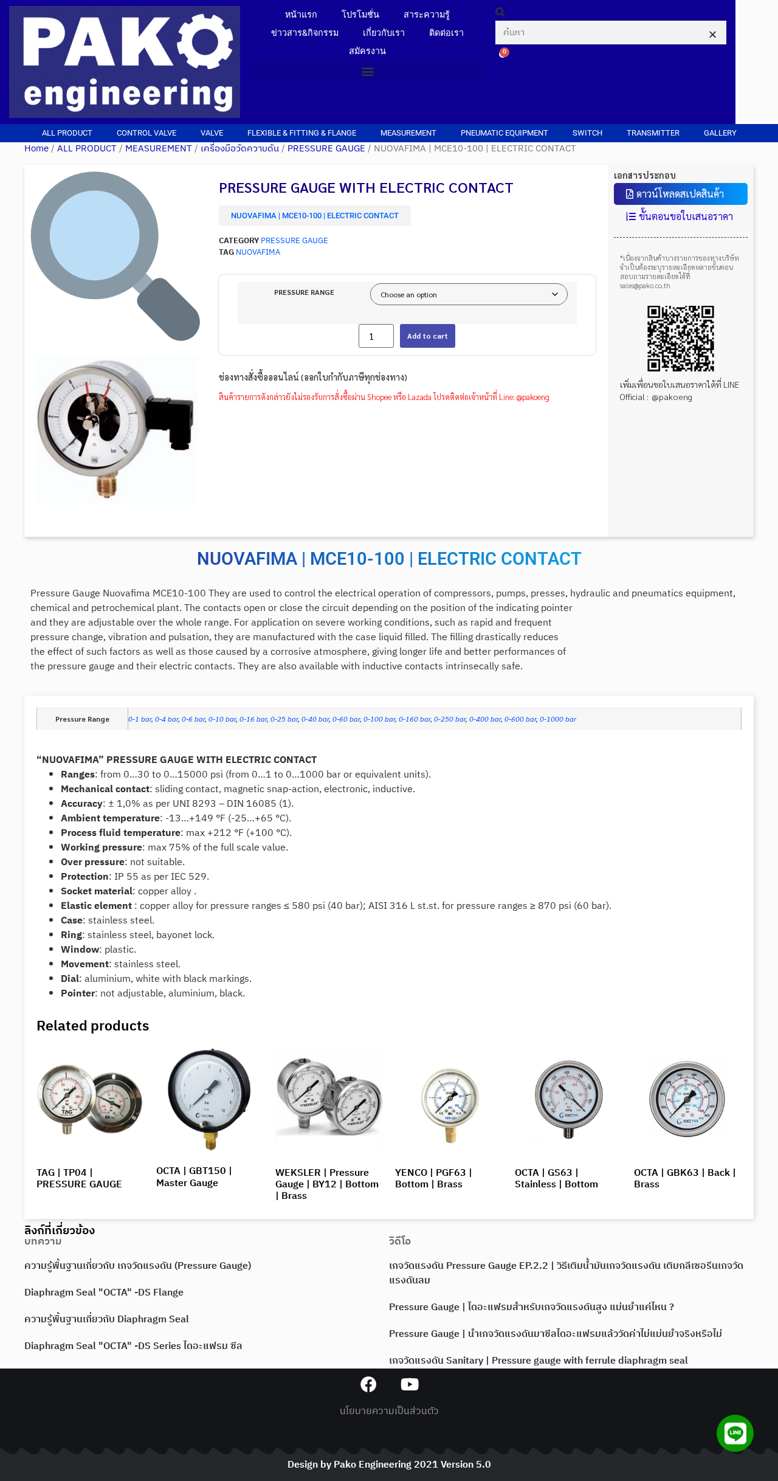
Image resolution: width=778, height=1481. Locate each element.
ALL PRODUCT (67, 132)
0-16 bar (253, 718)
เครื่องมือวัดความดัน (240, 149)
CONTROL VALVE (146, 132)
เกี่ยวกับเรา (384, 33)
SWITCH (587, 132)
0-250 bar (450, 718)
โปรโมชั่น (360, 15)
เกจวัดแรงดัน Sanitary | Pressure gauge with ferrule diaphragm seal (538, 1361)
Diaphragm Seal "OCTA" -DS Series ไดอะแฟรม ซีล (133, 1346)
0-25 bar (284, 718)
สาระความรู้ (427, 15)
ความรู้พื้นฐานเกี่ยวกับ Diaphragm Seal (106, 1319)
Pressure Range (304, 291)
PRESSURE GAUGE (326, 149)
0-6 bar (193, 718)
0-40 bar (315, 718)
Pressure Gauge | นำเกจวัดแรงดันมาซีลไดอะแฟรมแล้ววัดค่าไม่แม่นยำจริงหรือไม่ (555, 1334)
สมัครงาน (367, 51)
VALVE (212, 132)
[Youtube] (409, 1384)
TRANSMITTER (653, 132)
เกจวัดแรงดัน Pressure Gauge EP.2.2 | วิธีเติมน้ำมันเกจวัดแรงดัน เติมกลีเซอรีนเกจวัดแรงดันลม (566, 1273)
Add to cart (427, 335)
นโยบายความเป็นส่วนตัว (389, 1411)
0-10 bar (222, 718)
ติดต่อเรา (446, 33)
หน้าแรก (301, 15)
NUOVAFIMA (258, 252)
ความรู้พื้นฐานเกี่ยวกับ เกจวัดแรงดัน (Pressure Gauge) (137, 1266)
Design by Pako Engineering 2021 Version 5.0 (389, 1465)
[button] (367, 71)
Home (36, 149)
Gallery (720, 132)
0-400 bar (485, 718)
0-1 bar (139, 718)
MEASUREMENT (408, 132)
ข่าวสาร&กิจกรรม (305, 33)
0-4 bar (166, 718)
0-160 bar (414, 718)
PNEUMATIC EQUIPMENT (504, 132)
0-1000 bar (558, 718)
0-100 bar (379, 718)
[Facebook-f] (368, 1384)
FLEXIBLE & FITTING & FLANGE (301, 132)
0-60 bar (346, 718)
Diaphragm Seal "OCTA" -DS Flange (104, 1293)
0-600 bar (520, 718)
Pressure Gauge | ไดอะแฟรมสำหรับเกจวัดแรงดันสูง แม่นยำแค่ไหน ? (531, 1307)
